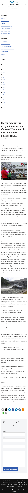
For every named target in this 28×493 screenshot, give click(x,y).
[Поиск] (2, 4)
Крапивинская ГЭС (5, 33)
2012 (4, 97)
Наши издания (4, 51)
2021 (4, 74)
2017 (4, 84)
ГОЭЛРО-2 (3, 23)
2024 (4, 67)
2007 (4, 110)
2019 (4, 79)
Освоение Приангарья (6, 26)
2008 (4, 107)
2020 (4, 77)
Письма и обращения (6, 46)
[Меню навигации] (25, 5)
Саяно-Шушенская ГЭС (7, 28)
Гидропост (15, 489)
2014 (4, 92)
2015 (4, 89)
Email (4, 437)
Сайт (4, 443)
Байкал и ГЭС (4, 18)
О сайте (3, 54)
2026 (4, 62)
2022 (4, 72)
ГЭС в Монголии (5, 21)
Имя (4, 431)
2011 (4, 100)
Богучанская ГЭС (5, 31)
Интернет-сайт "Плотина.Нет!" (17, 481)
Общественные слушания (7, 49)
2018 (4, 82)
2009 (4, 105)
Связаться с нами (7, 482)
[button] (2, 409)
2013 (4, 94)
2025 (4, 64)
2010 (4, 102)
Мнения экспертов (5, 44)
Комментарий (6, 450)
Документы (4, 41)
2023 (4, 69)
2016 (4, 87)
